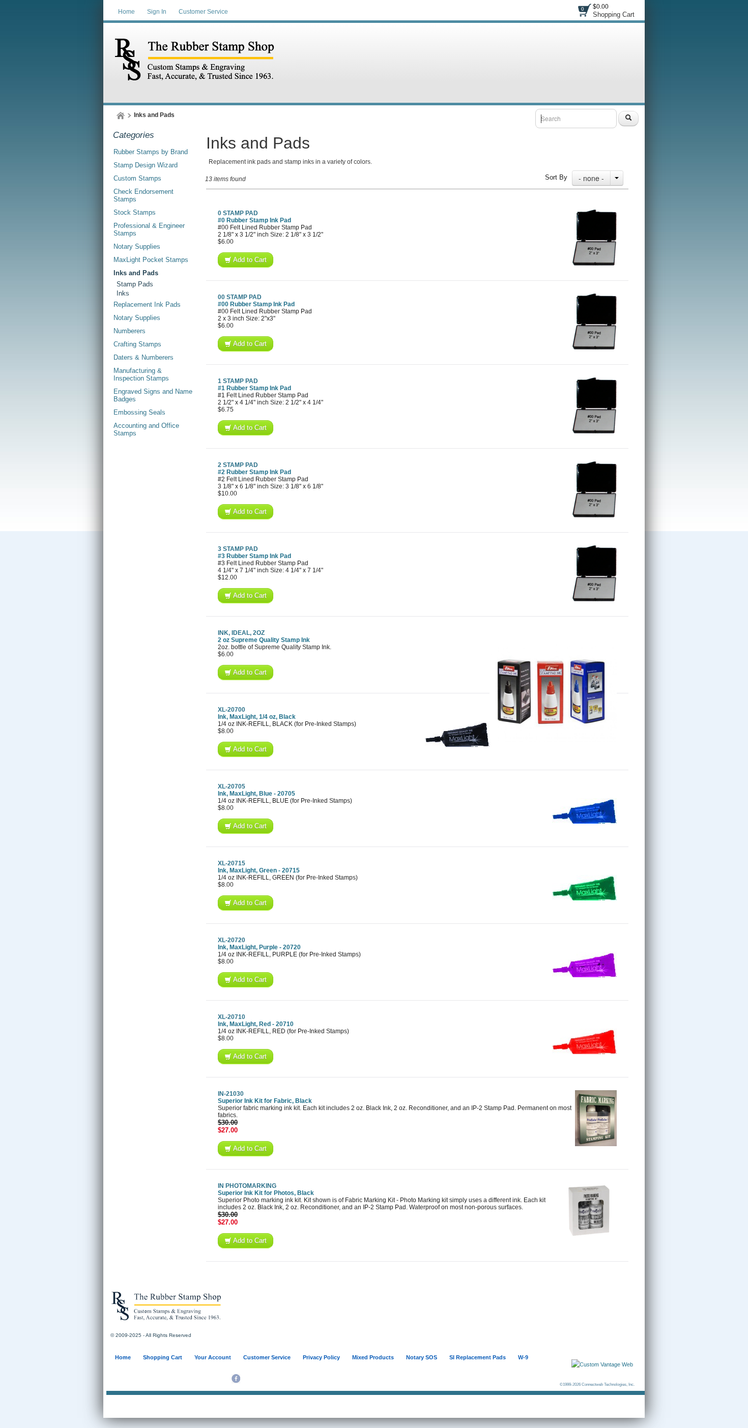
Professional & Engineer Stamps (149, 229)
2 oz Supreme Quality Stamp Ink (264, 640)
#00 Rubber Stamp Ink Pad (256, 304)
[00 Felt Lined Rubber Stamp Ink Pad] (594, 321)
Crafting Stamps (137, 344)
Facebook (236, 1378)
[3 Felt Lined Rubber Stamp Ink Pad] (594, 573)
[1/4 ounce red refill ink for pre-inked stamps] (584, 1041)
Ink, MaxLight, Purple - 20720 (259, 947)
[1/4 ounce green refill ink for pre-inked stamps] (584, 888)
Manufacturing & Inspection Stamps (141, 374)
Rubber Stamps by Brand (150, 152)
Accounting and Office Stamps (146, 429)
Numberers (129, 331)
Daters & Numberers (143, 357)
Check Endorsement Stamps (143, 195)
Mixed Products (373, 1357)
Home (126, 11)
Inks (123, 293)
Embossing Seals (139, 412)
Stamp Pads (135, 284)
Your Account (212, 1357)
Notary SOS (421, 1357)
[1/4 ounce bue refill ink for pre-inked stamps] (584, 811)
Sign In (156, 11)
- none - (591, 178)
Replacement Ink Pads (147, 304)
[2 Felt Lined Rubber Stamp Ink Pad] (594, 489)
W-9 (523, 1357)
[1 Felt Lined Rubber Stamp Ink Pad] (594, 405)
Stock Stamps (134, 212)
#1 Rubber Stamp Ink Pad (254, 388)
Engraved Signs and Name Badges (152, 395)
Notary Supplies (136, 246)
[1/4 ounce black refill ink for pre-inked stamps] (457, 734)
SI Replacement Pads (477, 1357)
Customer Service (203, 11)
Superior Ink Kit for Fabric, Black (265, 1100)
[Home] (121, 115)
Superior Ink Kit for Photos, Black (266, 1193)
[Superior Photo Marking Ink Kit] (589, 1210)
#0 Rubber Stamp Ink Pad (254, 220)
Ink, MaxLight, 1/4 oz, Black (257, 716)
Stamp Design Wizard (145, 165)
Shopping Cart (614, 14)
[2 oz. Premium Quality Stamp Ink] (553, 692)
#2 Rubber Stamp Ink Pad (254, 472)
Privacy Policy (321, 1357)
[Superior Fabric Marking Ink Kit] (596, 1118)
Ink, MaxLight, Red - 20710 (256, 1024)
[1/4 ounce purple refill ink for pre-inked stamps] (584, 965)
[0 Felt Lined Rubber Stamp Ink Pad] (594, 238)
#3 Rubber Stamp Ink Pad (254, 556)
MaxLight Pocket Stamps (150, 260)
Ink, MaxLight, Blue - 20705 (256, 793)
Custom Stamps (137, 178)
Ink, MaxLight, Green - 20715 (259, 870)
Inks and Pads (135, 273)
